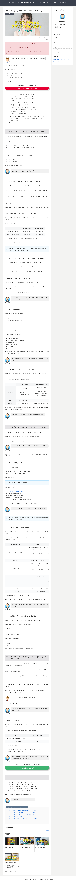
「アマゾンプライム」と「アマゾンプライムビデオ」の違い (22, 96)
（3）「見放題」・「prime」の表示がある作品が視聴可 (22, 114)
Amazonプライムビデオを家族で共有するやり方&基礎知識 (22, 810)
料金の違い (13, 100)
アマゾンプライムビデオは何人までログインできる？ (21, 816)
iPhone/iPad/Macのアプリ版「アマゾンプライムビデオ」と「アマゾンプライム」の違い (27, 116)
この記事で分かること (25, 94)
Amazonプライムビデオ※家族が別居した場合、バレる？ (22, 812)
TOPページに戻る (57, 61)
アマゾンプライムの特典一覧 (16, 105)
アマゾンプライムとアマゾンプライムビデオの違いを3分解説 (23, 818)
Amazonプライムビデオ (9, 827)
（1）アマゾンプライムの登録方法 (18, 111)
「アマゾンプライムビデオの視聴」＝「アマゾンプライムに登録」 (23, 109)
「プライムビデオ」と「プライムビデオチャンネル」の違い (24, 107)
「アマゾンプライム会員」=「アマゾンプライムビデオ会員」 (23, 98)
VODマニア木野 (62, 21)
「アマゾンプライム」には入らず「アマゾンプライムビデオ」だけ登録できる (26, 118)
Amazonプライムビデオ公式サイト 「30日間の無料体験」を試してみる (27, 767)
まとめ (11, 122)
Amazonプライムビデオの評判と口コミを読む (27, 88)
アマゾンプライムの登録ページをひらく (16, 491)
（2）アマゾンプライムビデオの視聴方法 (19, 113)
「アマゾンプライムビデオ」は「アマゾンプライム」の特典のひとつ (25, 102)
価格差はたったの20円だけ (16, 120)
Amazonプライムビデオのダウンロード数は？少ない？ (21, 814)
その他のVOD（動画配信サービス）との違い (20, 104)
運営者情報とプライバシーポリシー (61, 59)
